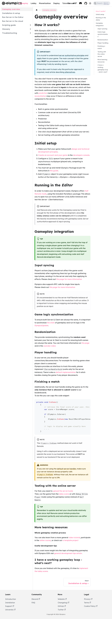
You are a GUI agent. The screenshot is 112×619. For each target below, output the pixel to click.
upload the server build (63, 491)
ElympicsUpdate (41, 325)
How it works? (101, 11)
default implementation (66, 372)
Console (71, 3)
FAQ (33, 603)
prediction (42, 93)
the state (51, 323)
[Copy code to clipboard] (88, 402)
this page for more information (69, 279)
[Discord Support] (80, 3)
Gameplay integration (100, 24)
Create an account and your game (53, 155)
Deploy (56, 3)
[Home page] (37, 10)
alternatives (70, 72)
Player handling (103, 43)
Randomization (103, 40)
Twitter (61, 610)
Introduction (10, 3)
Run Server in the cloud (12, 21)
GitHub (61, 606)
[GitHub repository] (85, 3)
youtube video (49, 346)
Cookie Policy (89, 606)
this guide (54, 171)
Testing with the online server (102, 54)
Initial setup (100, 14)
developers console (81, 155)
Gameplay (23, 3)
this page (85, 343)
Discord (35, 599)
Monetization (45, 3)
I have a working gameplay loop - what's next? (103, 68)
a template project (70, 540)
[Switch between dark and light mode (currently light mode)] (90, 3)
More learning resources (102, 61)
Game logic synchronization (103, 34)
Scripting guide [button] (9, 25)
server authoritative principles (71, 55)
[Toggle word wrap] (84, 402)
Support (8, 606)
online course (45, 540)
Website (61, 599)
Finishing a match (101, 47)
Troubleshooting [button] (9, 33)
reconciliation (40, 96)
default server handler (66, 469)
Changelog (62, 603)
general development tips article (68, 553)
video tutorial (74, 537)
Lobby (33, 3)
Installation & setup (11, 13)
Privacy (87, 599)
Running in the (101, 19)
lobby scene (64, 494)
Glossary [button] (6, 29)
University (9, 610)
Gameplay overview (11, 9)
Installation (10, 603)
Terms (86, 603)
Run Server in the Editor (13, 17)
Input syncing (102, 29)
